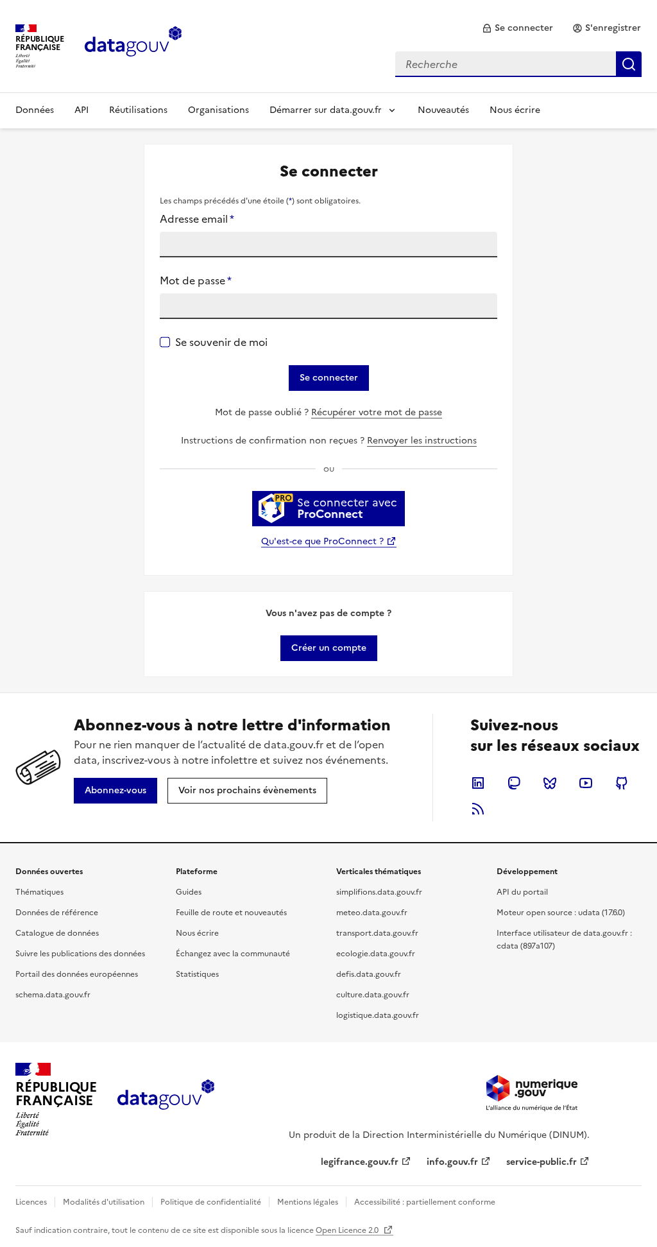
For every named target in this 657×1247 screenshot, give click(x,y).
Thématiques (39, 892)
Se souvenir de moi (221, 342)
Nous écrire (515, 110)
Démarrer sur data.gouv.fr (325, 110)
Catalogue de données (57, 933)
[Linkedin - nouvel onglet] (478, 783)
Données (34, 110)
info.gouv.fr (452, 1162)
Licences (31, 1202)
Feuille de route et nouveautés (231, 912)
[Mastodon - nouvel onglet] (514, 783)
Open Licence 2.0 (348, 1230)
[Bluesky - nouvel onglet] (550, 783)
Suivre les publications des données (80, 953)
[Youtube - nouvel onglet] (586, 783)
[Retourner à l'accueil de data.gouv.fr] (133, 45)
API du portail (522, 892)
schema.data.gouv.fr (52, 995)
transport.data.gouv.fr (377, 933)
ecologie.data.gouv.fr (375, 953)
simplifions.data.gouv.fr (379, 892)
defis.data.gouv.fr (368, 974)
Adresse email (197, 219)
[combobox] (518, 64)
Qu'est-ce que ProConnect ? (322, 541)
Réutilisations (138, 110)
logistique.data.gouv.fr (377, 1015)
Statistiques (197, 974)
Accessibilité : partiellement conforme (424, 1202)
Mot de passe (196, 280)
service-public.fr (541, 1162)
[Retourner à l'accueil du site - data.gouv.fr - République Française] (165, 1099)
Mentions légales (307, 1202)
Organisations (218, 110)
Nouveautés (443, 110)
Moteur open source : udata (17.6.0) (561, 912)
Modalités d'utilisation (103, 1202)
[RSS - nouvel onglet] (478, 808)
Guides (188, 892)
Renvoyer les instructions (422, 440)
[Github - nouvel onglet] (622, 783)
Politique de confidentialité (210, 1202)
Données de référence (56, 912)
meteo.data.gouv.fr (371, 912)
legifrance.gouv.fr (359, 1162)
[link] (517, 28)
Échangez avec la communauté (233, 953)
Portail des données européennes (76, 974)
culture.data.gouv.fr (372, 995)
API (81, 110)
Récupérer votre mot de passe (376, 412)
